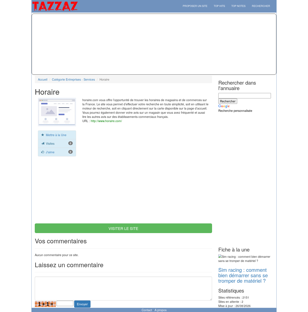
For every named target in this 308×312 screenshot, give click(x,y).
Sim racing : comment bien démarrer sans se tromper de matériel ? (243, 275)
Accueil (42, 79)
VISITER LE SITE (123, 228)
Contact (147, 310)
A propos (161, 310)
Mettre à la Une (56, 135)
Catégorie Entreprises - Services (73, 79)
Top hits (219, 6)
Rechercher (261, 6)
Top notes (238, 6)
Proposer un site (195, 6)
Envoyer (82, 304)
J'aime (50, 152)
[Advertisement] (154, 44)
